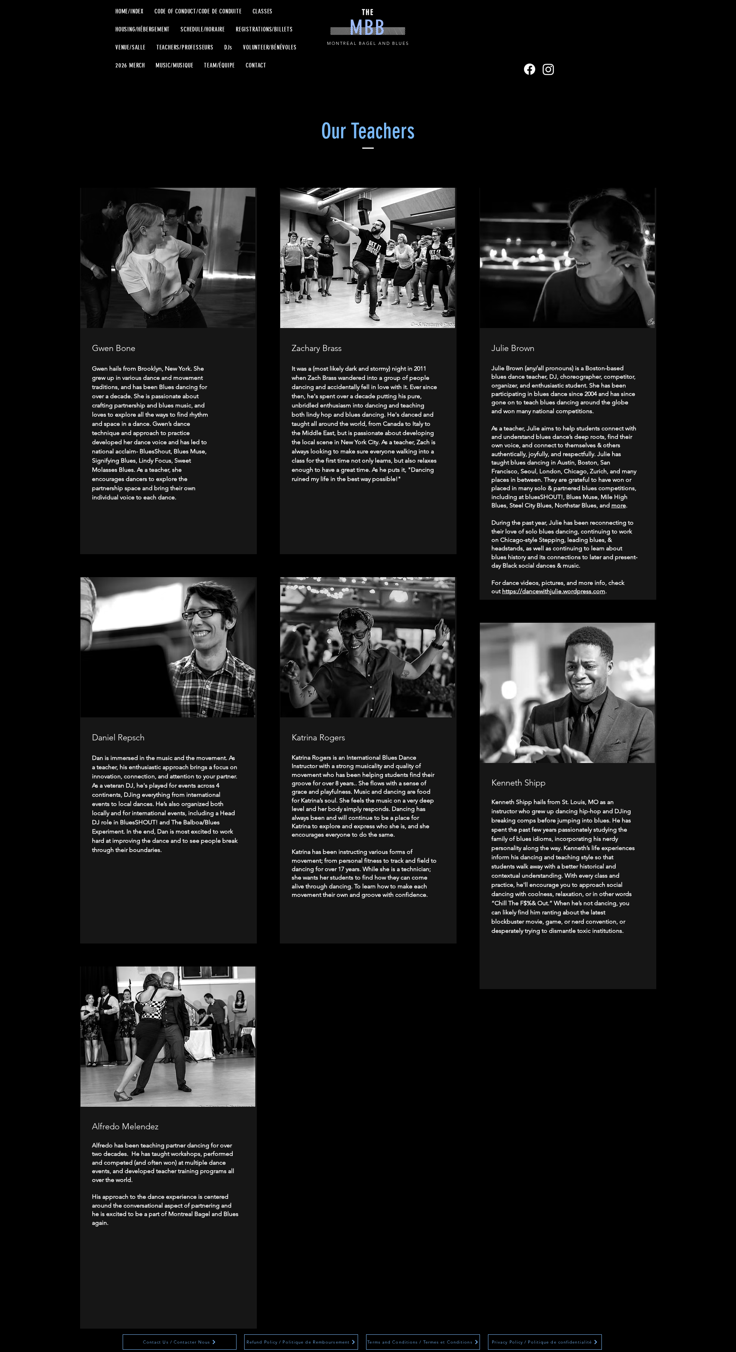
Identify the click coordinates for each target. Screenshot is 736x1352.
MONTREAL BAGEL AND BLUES (368, 43)
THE (368, 12)
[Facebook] (529, 69)
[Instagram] (548, 69)
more (618, 505)
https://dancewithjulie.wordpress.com (553, 591)
